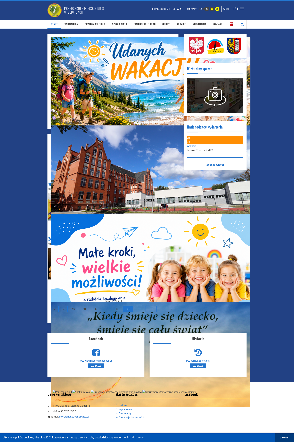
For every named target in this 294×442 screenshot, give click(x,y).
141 (171, 309)
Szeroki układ (242, 9)
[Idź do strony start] (54, 309)
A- (174, 9)
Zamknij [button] (284, 437)
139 (150, 309)
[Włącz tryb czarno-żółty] (212, 9)
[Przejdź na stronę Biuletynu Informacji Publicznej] (231, 24)
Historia (123, 405)
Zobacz (96, 365)
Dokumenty (125, 413)
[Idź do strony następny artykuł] (109, 316)
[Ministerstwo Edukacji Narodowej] (196, 45)
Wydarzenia (125, 409)
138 (139, 309)
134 (96, 309)
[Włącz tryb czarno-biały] (206, 9)
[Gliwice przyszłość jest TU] (234, 45)
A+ (181, 9)
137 (128, 309)
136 (117, 309)
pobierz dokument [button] (133, 437)
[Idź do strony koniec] (118, 316)
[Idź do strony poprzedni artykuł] (64, 309)
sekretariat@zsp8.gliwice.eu (74, 416)
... (106, 309)
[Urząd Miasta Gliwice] (215, 45)
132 (73, 309)
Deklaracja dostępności (131, 417)
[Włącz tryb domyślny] (201, 9)
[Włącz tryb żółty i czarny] (217, 9)
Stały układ (236, 9)
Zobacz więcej (215, 164)
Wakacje (191, 146)
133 (85, 309)
